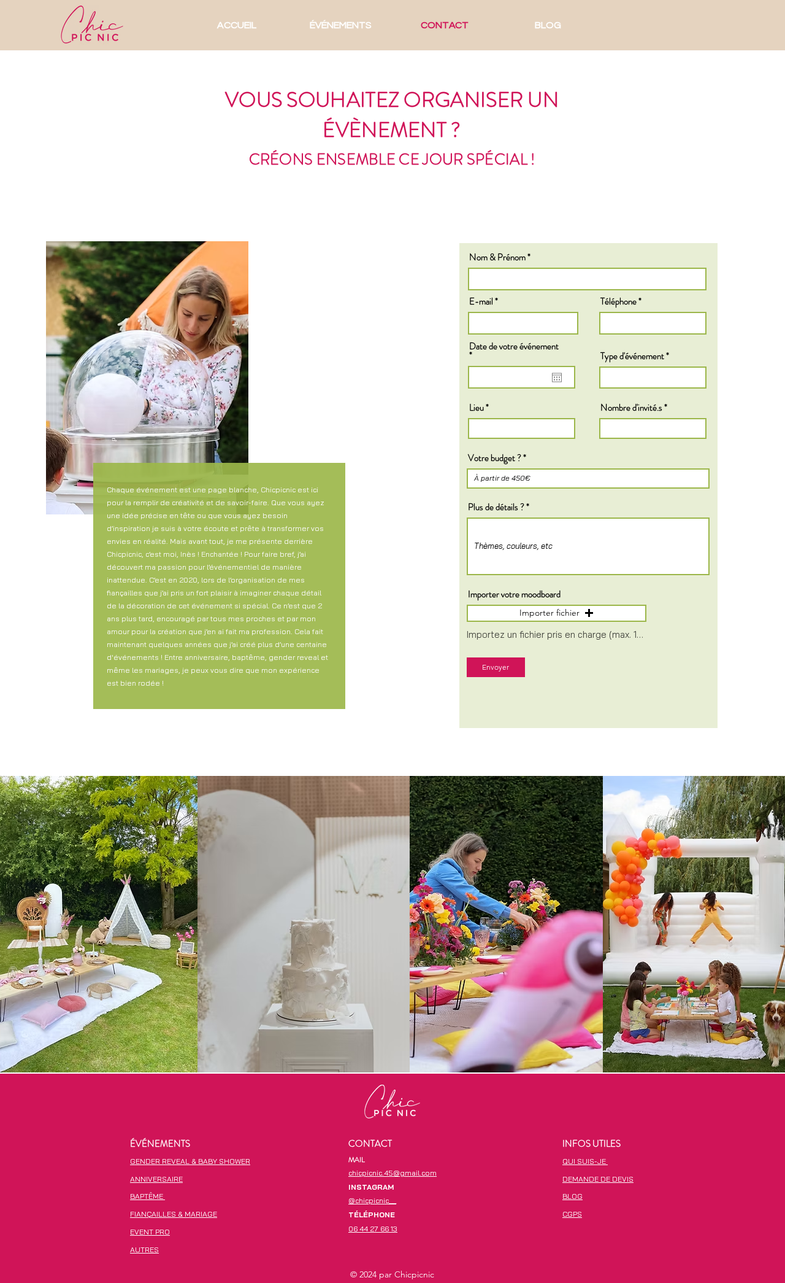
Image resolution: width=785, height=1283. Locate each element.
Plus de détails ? (496, 507)
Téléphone (618, 301)
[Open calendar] (557, 377)
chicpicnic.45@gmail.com (392, 1172)
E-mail (481, 301)
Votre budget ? (495, 458)
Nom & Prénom (497, 257)
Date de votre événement (514, 351)
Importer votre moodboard (514, 594)
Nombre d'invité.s (631, 408)
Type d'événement (632, 356)
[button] (556, 613)
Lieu (476, 408)
